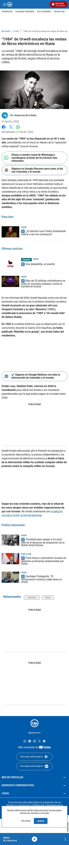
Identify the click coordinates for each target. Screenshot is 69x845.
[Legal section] (64, 793)
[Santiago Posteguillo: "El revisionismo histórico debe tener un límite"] (10, 577)
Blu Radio (6, 31)
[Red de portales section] (64, 777)
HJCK (16, 31)
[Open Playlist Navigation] (65, 839)
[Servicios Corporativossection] (64, 785)
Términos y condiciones (18, 805)
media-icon (34, 839)
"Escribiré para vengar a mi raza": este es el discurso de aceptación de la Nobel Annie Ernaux (43, 542)
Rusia (47, 597)
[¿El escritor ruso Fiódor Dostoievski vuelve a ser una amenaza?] (10, 231)
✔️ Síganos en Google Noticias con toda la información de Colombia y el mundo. (35, 376)
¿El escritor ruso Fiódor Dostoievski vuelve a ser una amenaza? (43, 233)
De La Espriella (44, 11)
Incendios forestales (24, 11)
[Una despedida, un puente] (10, 263)
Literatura (31, 597)
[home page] (34, 723)
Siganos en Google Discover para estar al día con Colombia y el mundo (37, 170)
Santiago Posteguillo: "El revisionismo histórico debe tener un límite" (41, 579)
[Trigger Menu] (4, 4)
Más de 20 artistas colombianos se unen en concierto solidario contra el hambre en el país (43, 283)
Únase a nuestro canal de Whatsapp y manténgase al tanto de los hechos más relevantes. (34, 157)
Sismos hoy (59, 11)
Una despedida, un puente (40, 264)
